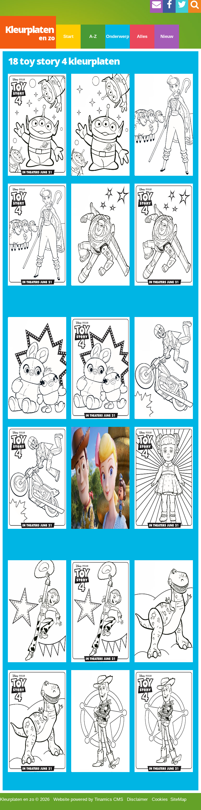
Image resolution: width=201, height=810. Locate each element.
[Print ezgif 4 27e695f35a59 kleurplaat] (100, 478)
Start (68, 36)
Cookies (160, 799)
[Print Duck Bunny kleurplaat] (100, 368)
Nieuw (166, 36)
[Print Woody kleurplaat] (164, 721)
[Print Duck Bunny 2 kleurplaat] (37, 368)
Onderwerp (117, 36)
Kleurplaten (30, 32)
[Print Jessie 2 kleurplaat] (37, 611)
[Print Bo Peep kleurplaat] (37, 235)
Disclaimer (137, 799)
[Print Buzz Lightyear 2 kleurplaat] (100, 235)
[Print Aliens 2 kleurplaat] (100, 125)
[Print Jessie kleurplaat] (100, 611)
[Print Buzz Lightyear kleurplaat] (164, 235)
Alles (142, 36)
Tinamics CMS (108, 799)
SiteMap (178, 799)
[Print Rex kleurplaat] (37, 721)
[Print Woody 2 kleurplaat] (100, 721)
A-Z (93, 36)
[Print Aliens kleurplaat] (37, 125)
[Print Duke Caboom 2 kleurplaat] (164, 368)
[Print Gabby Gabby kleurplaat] (164, 478)
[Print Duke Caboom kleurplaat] (37, 478)
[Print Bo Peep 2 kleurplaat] (164, 125)
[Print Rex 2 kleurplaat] (164, 611)
